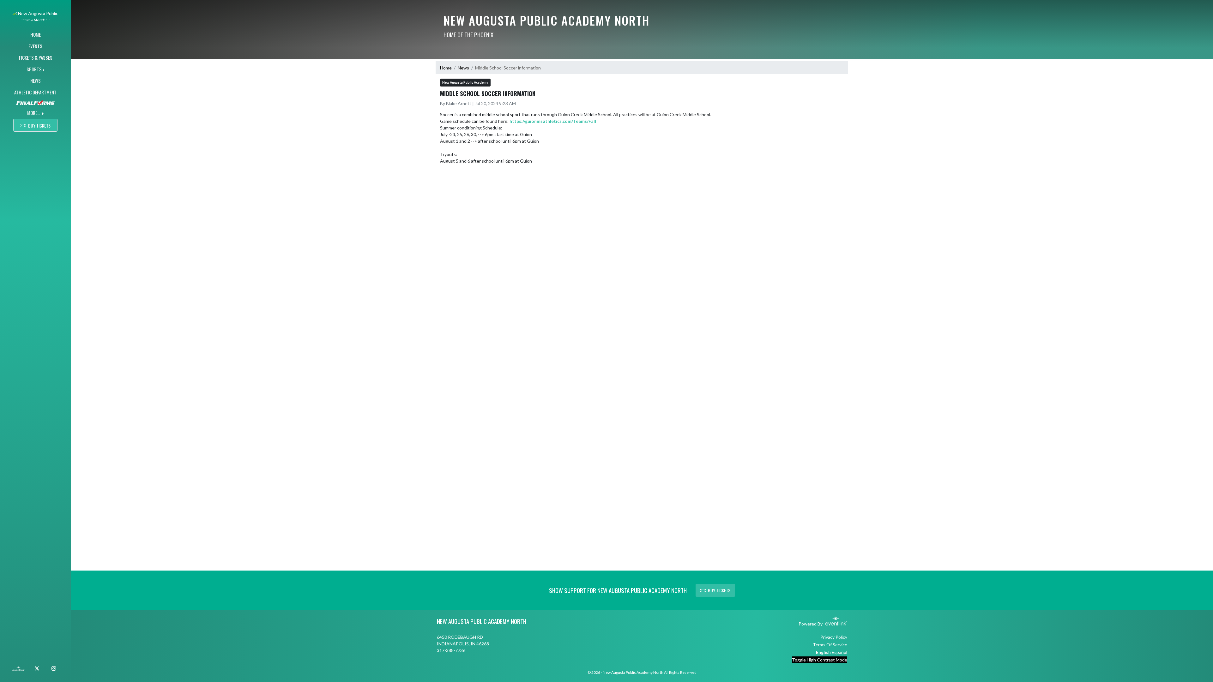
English (823, 652)
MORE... (34, 112)
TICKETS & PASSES (35, 57)
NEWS (35, 80)
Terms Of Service (830, 644)
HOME (35, 34)
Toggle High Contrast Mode (819, 659)
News (463, 67)
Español (839, 652)
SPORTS (34, 69)
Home (446, 67)
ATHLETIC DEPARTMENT (35, 92)
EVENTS (35, 46)
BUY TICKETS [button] (39, 125)
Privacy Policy (833, 637)
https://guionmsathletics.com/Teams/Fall (553, 121)
